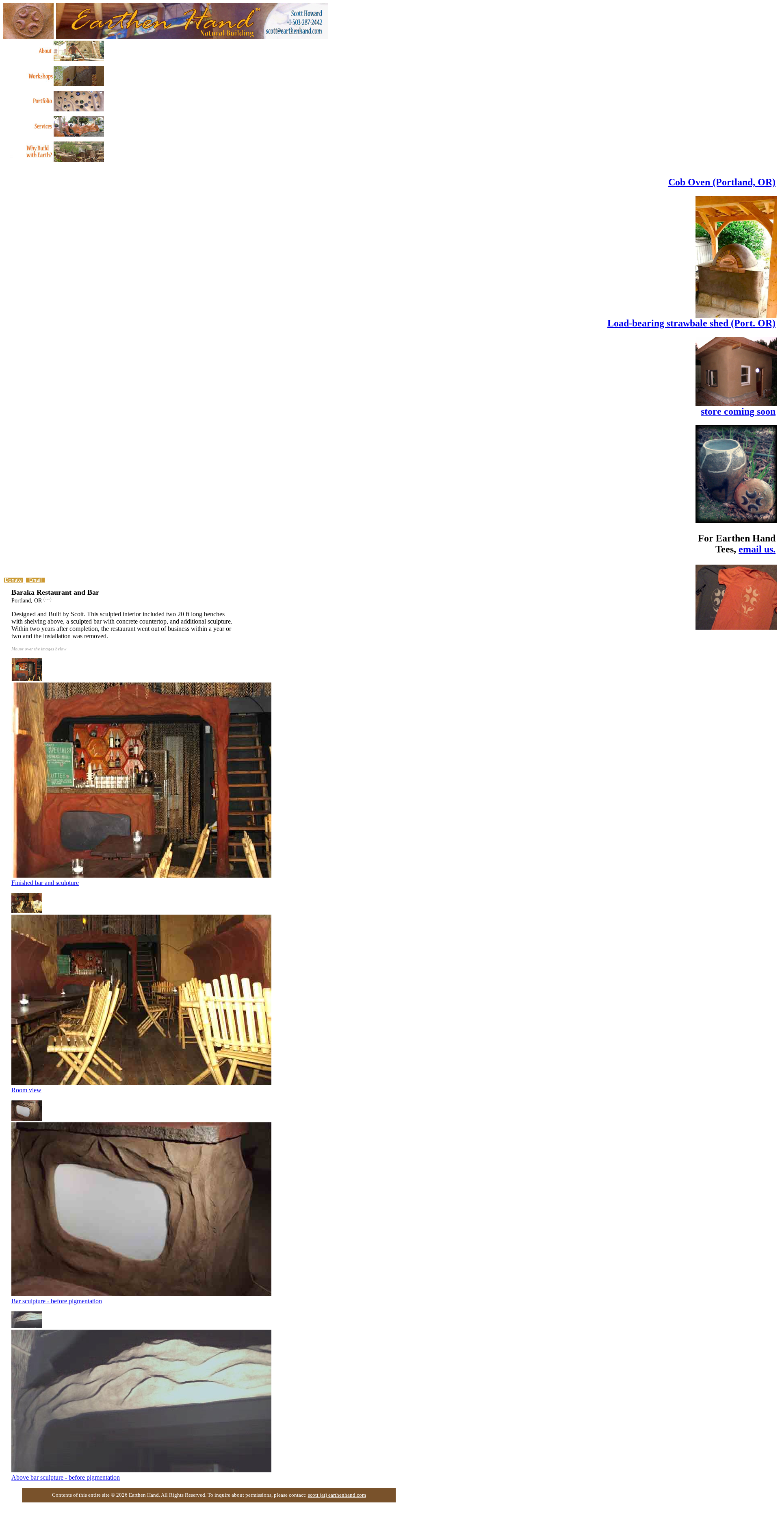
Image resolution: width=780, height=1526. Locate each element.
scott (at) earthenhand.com (337, 1495)
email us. (757, 549)
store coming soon (738, 411)
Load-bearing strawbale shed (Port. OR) (691, 323)
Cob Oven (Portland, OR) (722, 182)
